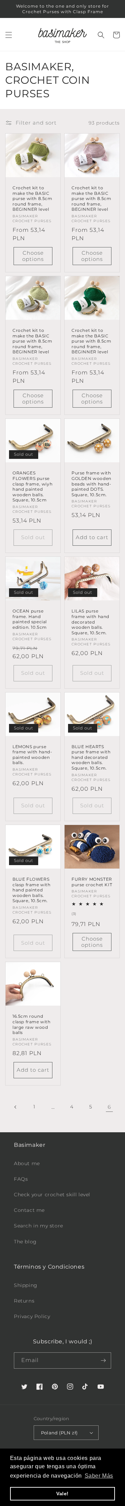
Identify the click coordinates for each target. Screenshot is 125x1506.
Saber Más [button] (99, 1476)
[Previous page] (15, 1107)
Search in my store (38, 1226)
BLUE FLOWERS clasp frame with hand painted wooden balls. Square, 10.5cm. (31, 890)
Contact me (29, 1210)
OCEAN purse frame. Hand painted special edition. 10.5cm (29, 619)
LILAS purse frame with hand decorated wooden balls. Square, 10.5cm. (90, 621)
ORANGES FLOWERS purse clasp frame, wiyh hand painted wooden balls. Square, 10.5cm (32, 486)
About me (27, 1163)
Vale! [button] (62, 1493)
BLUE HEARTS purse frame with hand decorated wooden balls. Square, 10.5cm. (91, 757)
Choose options (33, 256)
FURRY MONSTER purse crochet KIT (92, 882)
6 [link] (109, 1107)
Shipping (26, 1285)
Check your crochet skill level (52, 1194)
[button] (8, 35)
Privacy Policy (32, 1316)
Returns (24, 1301)
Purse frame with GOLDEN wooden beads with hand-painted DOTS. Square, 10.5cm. (91, 483)
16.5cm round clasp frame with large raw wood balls (31, 1024)
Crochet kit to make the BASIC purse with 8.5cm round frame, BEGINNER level (32, 198)
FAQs (21, 1179)
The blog (25, 1242)
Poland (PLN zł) (59, 1432)
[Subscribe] (103, 1360)
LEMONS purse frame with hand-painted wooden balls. (32, 754)
